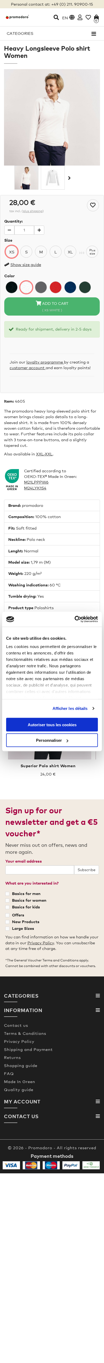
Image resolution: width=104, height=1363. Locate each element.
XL (70, 251)
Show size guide (25, 264)
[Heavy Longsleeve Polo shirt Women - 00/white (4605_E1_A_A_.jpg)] (26, 177)
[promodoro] (17, 17)
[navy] (70, 287)
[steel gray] (41, 287)
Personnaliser (49, 740)
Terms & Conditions (25, 1033)
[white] (26, 287)
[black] (12, 287)
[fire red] (56, 287)
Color (9, 275)
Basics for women (29, 900)
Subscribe (86, 869)
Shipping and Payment (28, 1049)
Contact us (16, 1025)
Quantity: (13, 221)
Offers (18, 914)
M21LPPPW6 (36, 482)
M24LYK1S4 (35, 487)
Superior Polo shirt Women (48, 765)
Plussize (92, 251)
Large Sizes (23, 928)
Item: (9, 401)
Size (8, 240)
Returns (12, 1057)
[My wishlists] (88, 17)
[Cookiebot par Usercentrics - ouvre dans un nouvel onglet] (75, 619)
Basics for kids (26, 906)
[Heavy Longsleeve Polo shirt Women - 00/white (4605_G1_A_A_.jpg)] (53, 177)
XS (11, 251)
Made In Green (19, 1081)
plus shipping (32, 211)
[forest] (85, 287)
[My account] (80, 17)
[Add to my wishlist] (93, 205)
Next (68, 178)
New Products (25, 921)
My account (22, 1101)
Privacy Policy (40, 942)
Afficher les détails (70, 708)
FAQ (9, 1073)
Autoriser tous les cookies (52, 724)
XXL (39, 453)
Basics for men (26, 893)
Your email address (23, 861)
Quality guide (18, 1089)
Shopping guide (20, 1065)
